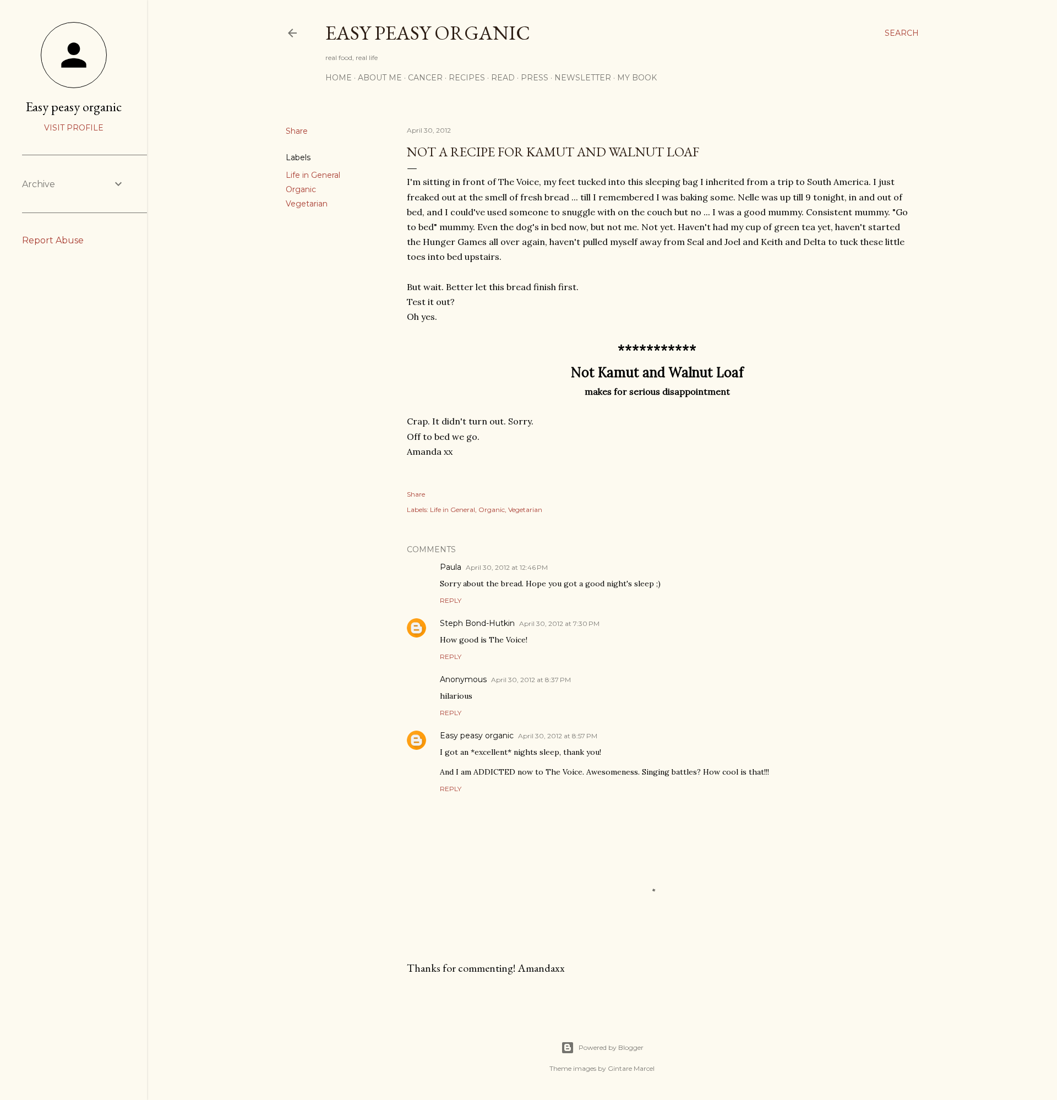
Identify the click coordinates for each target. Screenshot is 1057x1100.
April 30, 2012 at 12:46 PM (507, 567)
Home (338, 78)
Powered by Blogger (611, 1047)
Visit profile (73, 128)
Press (534, 78)
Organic (301, 189)
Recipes (467, 78)
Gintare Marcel (631, 1068)
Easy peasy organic (477, 735)
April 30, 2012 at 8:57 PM (557, 736)
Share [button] (297, 131)
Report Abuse (53, 240)
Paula (450, 567)
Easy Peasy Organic (427, 33)
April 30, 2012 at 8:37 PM (531, 680)
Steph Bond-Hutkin (477, 623)
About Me (380, 78)
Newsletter (582, 78)
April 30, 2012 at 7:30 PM (559, 623)
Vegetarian (307, 204)
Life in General (313, 175)
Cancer (425, 78)
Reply (450, 600)
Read (503, 78)
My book (637, 78)
